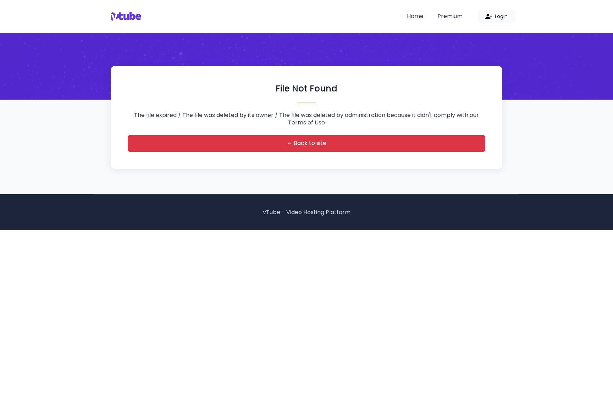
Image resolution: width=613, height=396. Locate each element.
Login (500, 16)
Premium (450, 16)
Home (415, 16)
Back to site (309, 143)
